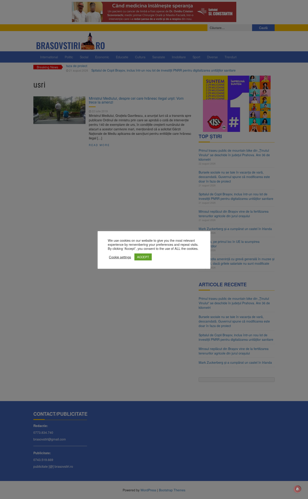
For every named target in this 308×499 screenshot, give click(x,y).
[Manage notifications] (297, 489)
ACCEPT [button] (143, 257)
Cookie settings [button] (120, 257)
